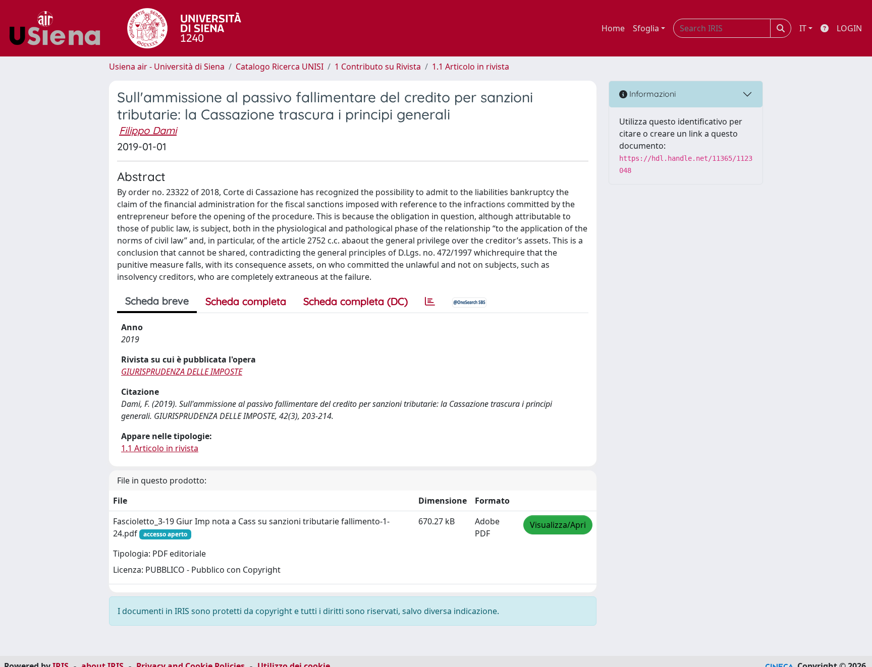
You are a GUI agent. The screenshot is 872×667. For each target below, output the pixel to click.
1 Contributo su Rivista (378, 66)
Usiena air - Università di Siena (167, 66)
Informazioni (651, 94)
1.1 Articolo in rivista (470, 66)
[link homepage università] (184, 28)
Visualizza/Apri (558, 524)
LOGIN (849, 28)
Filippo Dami (148, 130)
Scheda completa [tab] (245, 301)
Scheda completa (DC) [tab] (355, 301)
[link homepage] (58, 28)
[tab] (430, 301)
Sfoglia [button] (646, 28)
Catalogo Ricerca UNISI (279, 66)
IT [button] (802, 28)
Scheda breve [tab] (157, 300)
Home (613, 28)
